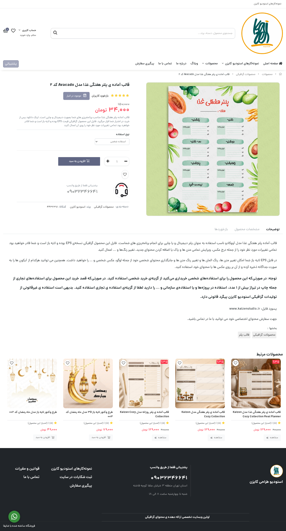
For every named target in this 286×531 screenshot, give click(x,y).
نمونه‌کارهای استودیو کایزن (267, 4)
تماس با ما (165, 63)
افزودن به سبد (77, 161)
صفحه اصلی (271, 63)
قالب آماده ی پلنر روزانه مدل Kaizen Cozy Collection (144, 414)
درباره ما (181, 63)
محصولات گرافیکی (245, 74)
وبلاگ (194, 63)
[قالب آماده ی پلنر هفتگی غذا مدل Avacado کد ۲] (247, 471)
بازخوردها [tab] (221, 229)
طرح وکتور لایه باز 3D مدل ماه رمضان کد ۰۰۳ (89, 414)
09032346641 (169, 478)
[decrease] (125, 161)
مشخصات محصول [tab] (246, 229)
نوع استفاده (122, 134)
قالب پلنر (244, 335)
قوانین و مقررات (27, 469)
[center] (55, 33)
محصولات (211, 63)
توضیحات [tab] (273, 229)
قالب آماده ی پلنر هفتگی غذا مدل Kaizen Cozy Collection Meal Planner (257, 414)
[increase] (107, 161)
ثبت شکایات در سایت (76, 477)
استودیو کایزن (77, 207)
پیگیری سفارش (144, 63)
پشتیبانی (11, 63)
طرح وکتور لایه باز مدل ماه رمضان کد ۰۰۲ (33, 412)
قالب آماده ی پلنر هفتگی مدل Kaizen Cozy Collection (203, 414)
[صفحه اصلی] (280, 74)
